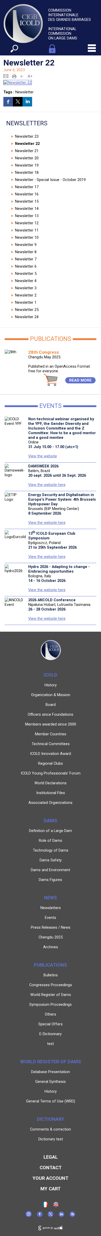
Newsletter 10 (27, 237)
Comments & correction (50, 1129)
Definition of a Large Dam (50, 830)
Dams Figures (50, 879)
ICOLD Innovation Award (50, 753)
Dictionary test (50, 1139)
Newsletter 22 (27, 143)
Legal (51, 1157)
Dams (50, 820)
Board (51, 704)
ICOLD (50, 675)
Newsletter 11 (27, 230)
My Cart (50, 1188)
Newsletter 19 (27, 165)
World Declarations (50, 783)
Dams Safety (51, 860)
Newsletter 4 (26, 280)
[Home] (56, 1206)
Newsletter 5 (26, 273)
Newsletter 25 (27, 309)
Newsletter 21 (27, 151)
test (50, 1043)
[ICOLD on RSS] (72, 1215)
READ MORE (80, 380)
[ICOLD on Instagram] (29, 1215)
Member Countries (50, 734)
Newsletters (50, 907)
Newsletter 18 (27, 172)
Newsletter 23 (27, 136)
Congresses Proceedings (50, 985)
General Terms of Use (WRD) (50, 1101)
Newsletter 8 (26, 252)
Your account (50, 1178)
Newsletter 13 (27, 215)
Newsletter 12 (27, 223)
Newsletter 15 (27, 201)
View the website (42, 456)
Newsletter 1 (26, 302)
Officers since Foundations (50, 714)
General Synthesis (50, 1081)
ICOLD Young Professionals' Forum (51, 773)
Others (50, 1014)
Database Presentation (50, 1071)
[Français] (45, 1206)
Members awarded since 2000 (50, 724)
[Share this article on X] (18, 101)
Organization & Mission (50, 695)
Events (50, 917)
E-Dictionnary (50, 1034)
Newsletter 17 (27, 187)
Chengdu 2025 (51, 937)
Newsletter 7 (26, 259)
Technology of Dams (50, 850)
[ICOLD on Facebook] (39, 1215)
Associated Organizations (50, 802)
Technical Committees (51, 743)
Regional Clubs (50, 763)
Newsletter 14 (27, 208)
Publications (50, 965)
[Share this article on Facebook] (8, 101)
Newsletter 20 (27, 158)
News (50, 897)
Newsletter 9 (26, 244)
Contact (51, 1167)
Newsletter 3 (26, 288)
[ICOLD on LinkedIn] (61, 1215)
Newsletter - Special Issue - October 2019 (50, 179)
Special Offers (50, 1024)
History (51, 685)
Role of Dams (50, 840)
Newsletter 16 (27, 194)
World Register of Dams (50, 994)
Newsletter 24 (27, 317)
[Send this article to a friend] (5, 75)
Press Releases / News (50, 927)
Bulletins (51, 975)
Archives (50, 947)
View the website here (47, 484)
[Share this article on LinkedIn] (27, 101)
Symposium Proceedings (50, 1004)
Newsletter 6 (26, 266)
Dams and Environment (50, 870)
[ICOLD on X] (50, 1215)
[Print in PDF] (14, 75)
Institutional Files (50, 792)
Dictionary (50, 1119)
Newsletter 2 (26, 295)
